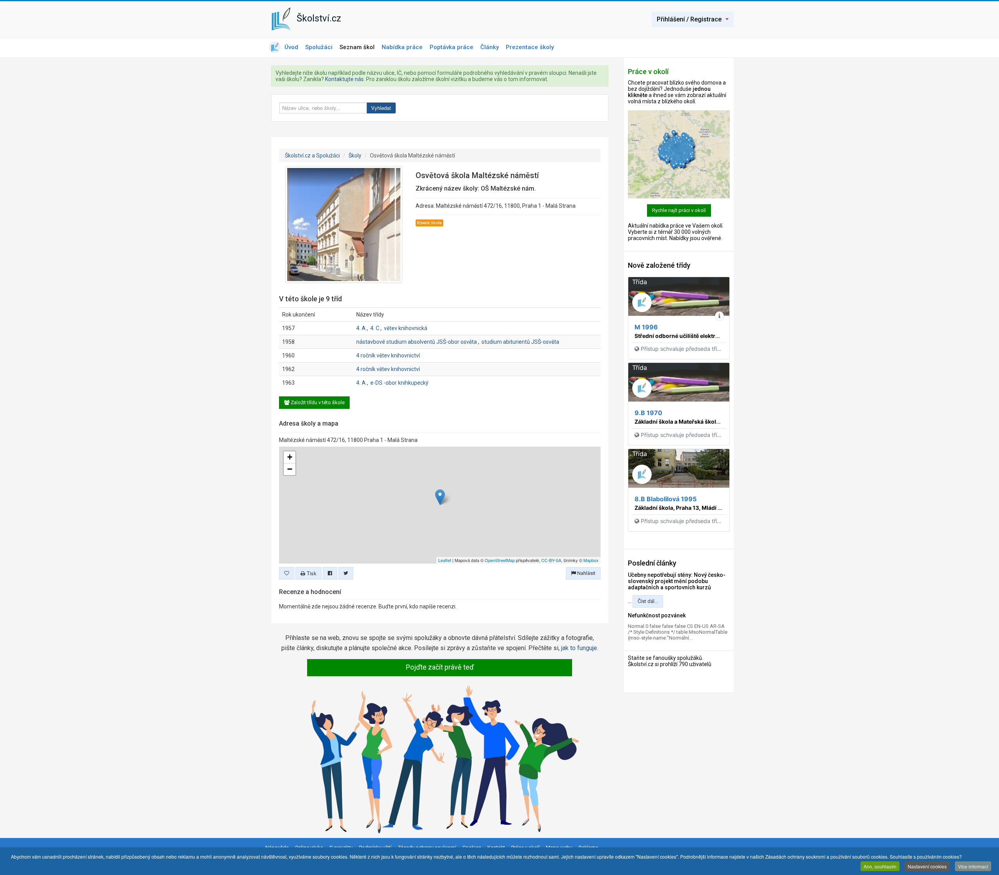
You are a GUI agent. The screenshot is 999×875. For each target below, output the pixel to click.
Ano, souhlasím (880, 866)
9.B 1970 (648, 413)
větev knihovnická (405, 328)
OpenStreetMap (500, 560)
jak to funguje (579, 648)
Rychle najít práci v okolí (679, 210)
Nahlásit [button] (585, 573)
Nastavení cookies (927, 866)
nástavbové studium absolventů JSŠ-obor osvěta (416, 342)
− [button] (289, 469)
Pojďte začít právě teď (440, 667)
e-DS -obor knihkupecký (399, 383)
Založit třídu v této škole (317, 402)
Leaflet (444, 560)
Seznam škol (357, 47)
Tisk (310, 573)
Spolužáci (318, 47)
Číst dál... (648, 601)
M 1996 (646, 327)
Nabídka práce (402, 47)
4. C (374, 328)
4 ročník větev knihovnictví (388, 355)
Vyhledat (381, 107)
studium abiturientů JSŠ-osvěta (520, 342)
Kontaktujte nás (344, 79)
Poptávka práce (451, 47)
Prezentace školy (530, 47)
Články (489, 47)
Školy (354, 155)
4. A (361, 328)
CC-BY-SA (551, 560)
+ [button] (289, 457)
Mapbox (591, 560)
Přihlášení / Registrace (689, 19)
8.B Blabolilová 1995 (666, 499)
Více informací (973, 866)
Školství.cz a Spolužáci (312, 155)
